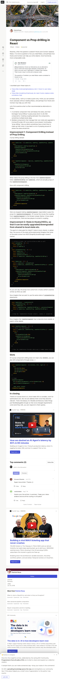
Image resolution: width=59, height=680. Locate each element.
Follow (32, 576)
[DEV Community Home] (2, 2)
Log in (42, 2)
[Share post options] (3, 71)
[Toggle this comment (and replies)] (11, 482)
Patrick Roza (17, 30)
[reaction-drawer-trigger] (3, 48)
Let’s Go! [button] (5, 677)
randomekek (18, 491)
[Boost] (3, 65)
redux (17, 47)
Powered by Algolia (32, 2)
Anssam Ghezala (19, 479)
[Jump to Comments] (3, 54)
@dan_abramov (22, 64)
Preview (24, 473)
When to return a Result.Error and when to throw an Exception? (25, 596)
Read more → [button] (15, 452)
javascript (24, 47)
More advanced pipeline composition (18, 602)
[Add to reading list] (3, 60)
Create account (52, 2)
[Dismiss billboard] (57, 655)
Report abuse (37, 504)
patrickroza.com (37, 31)
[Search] (7, 2)
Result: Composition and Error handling (18, 609)
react (12, 47)
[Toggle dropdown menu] (53, 410)
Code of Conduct (27, 504)
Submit (16, 473)
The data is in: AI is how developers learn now (28, 641)
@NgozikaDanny (19, 67)
